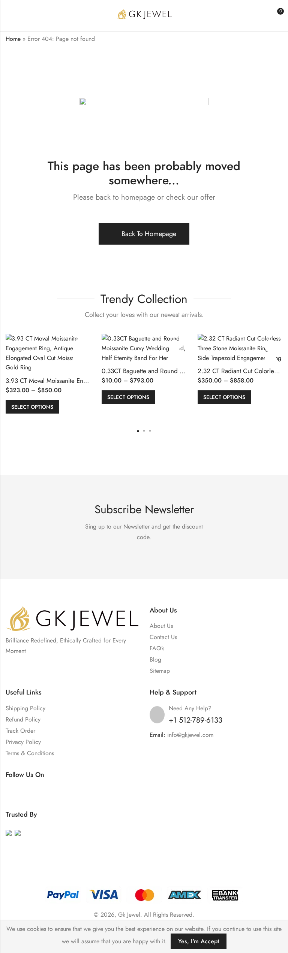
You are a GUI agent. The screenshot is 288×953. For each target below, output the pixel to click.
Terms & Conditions (30, 753)
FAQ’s (157, 648)
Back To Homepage (149, 234)
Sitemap (160, 670)
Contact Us (163, 637)
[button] (138, 431)
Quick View (78, 360)
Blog (155, 659)
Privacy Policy (23, 742)
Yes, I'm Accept (198, 941)
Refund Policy (23, 719)
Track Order (20, 730)
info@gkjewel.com (190, 734)
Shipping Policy (25, 708)
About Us (161, 625)
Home (13, 38)
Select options (32, 407)
